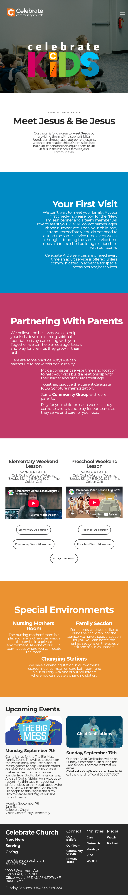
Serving (12, 845)
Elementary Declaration (33, 529)
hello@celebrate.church (25, 860)
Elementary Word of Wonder (33, 544)
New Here (14, 839)
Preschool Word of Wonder (94, 544)
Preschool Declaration (94, 529)
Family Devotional (64, 558)
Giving (11, 852)
